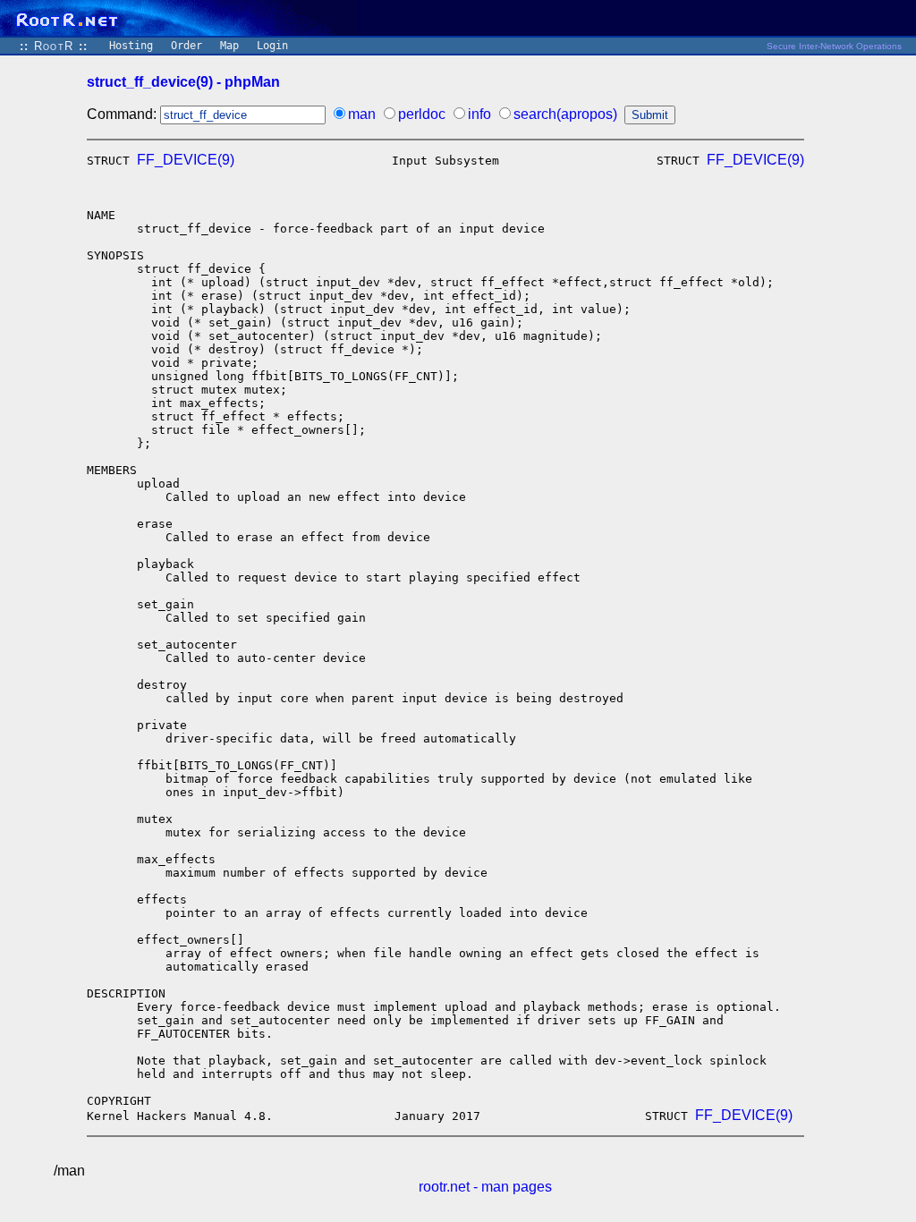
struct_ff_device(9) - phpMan (183, 81)
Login (272, 45)
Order (186, 45)
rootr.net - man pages (485, 1186)
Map (229, 45)
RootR (54, 46)
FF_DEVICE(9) (185, 159)
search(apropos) (565, 114)
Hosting (131, 45)
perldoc (421, 114)
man (362, 114)
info (479, 114)
